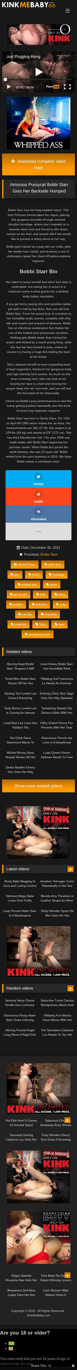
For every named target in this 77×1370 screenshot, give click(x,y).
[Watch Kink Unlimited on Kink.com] (38, 44)
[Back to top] (63, 1357)
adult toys (54, 564)
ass (16, 574)
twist (61, 624)
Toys (42, 624)
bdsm (36, 574)
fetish (53, 584)
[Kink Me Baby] (31, 5)
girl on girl (20, 594)
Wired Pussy (26, 564)
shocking (51, 614)
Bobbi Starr (49, 554)
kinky (61, 594)
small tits (20, 624)
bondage (58, 574)
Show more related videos (38, 786)
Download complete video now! (41, 164)
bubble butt (29, 584)
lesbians (41, 604)
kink (42, 594)
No (11, 1348)
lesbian (18, 604)
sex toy (27, 614)
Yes (11, 1343)
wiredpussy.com (39, 634)
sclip (63, 604)
